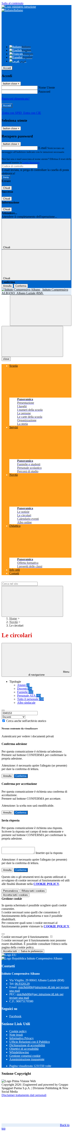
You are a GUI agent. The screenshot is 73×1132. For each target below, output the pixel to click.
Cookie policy (18, 1031)
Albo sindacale (26, 702)
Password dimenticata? (16, 98)
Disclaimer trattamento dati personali (24, 1095)
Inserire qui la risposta (49, 853)
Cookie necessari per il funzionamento (25, 936)
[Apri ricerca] (40, 310)
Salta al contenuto (12, 3)
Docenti (24, 688)
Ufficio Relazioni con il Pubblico (29, 1041)
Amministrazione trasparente (26, 1059)
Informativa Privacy (21, 1038)
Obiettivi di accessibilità (24, 1048)
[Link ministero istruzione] (19, 6)
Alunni (23, 685)
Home (13, 618)
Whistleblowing (19, 1052)
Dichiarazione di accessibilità (27, 1045)
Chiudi (6, 188)
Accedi (7, 68)
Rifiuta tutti (33, 890)
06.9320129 (22, 983)
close (6, 358)
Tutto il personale (30, 699)
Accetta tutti (15, 894)
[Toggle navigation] (32, 341)
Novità (13, 622)
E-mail (42, 148)
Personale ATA (29, 695)
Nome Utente (46, 87)
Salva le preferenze (32, 951)
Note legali (16, 1034)
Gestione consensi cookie (24, 1055)
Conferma (20, 285)
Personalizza (10, 890)
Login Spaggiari (31, 162)
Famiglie (25, 692)
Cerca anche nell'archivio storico (26, 721)
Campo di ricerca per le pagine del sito (25, 580)
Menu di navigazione (48, 673)
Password (44, 91)
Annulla (7, 285)
